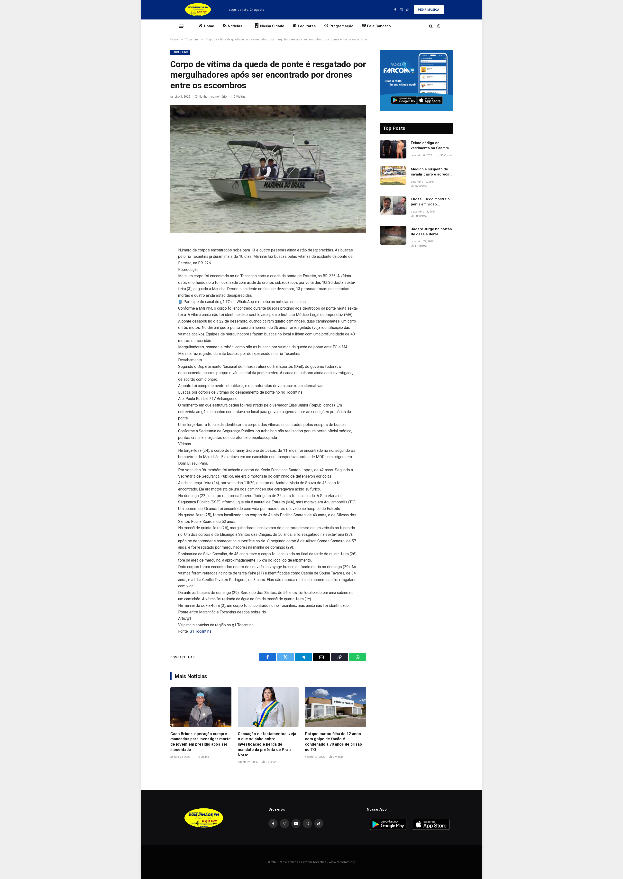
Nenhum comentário (213, 96)
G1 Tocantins (200, 631)
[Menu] (181, 26)
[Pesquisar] (431, 26)
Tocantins (180, 52)
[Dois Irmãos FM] (198, 9)
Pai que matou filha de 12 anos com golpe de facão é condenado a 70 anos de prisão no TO (333, 741)
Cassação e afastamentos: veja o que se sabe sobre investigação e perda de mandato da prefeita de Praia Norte (267, 744)
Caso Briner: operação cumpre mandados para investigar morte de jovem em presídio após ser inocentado (200, 741)
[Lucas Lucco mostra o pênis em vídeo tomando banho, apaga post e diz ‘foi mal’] (393, 205)
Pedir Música (428, 9)
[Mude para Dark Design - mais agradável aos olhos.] (438, 26)
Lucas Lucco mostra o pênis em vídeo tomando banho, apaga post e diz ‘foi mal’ (431, 202)
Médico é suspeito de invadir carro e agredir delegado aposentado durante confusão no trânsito (430, 172)
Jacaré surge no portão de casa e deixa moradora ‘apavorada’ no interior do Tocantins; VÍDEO (431, 232)
